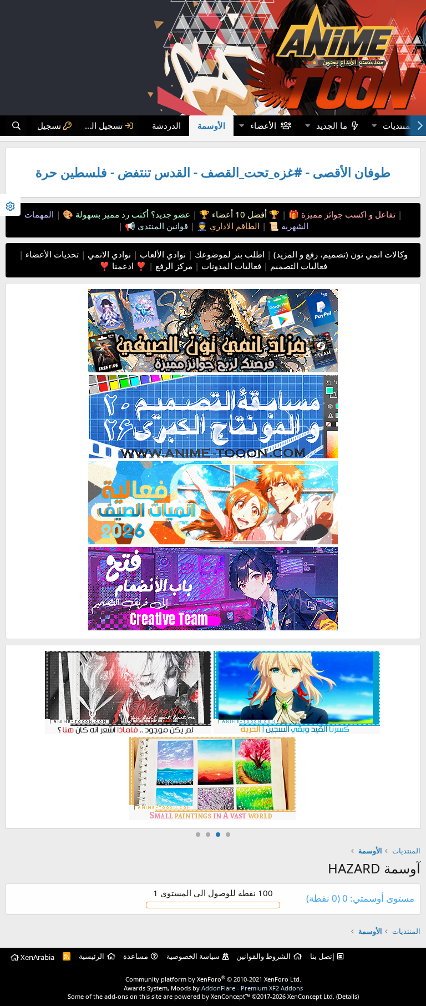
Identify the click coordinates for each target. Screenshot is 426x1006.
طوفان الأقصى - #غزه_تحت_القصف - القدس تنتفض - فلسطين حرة (213, 172)
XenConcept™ (230, 996)
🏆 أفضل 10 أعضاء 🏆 (238, 214)
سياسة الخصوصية (193, 956)
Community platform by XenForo (213, 979)
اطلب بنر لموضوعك (228, 254)
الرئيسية (91, 956)
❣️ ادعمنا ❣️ (122, 265)
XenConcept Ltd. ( (312, 996)
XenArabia (36, 957)
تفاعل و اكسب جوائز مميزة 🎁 (340, 214)
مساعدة (135, 956)
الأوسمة (211, 125)
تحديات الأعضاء (51, 254)
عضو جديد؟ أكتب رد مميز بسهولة (131, 214)
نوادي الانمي (108, 254)
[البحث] (16, 125)
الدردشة (166, 125)
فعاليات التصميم (297, 265)
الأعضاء (263, 125)
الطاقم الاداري (233, 225)
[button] (374, 125)
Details (347, 996)
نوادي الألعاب (162, 254)
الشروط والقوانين (263, 956)
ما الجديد (331, 125)
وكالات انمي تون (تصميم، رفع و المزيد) (340, 254)
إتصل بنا (322, 956)
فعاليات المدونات (230, 265)
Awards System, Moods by (213, 988)
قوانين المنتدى (161, 225)
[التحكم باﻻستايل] (10, 205)
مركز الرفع (172, 265)
